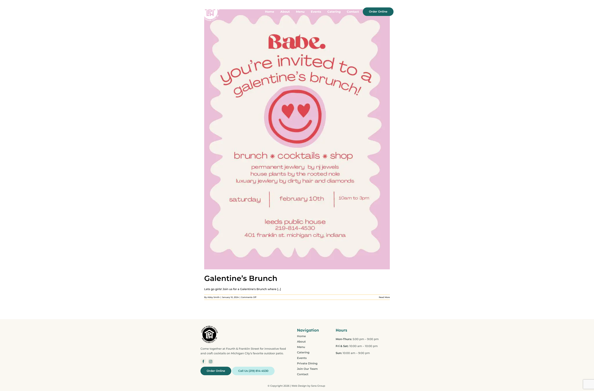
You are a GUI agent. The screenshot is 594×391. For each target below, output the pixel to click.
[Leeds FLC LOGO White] (210, 3)
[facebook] (203, 361)
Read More (384, 297)
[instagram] (210, 361)
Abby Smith (213, 297)
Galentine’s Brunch (240, 278)
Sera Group (318, 385)
